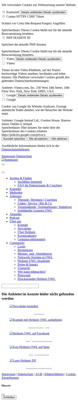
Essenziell (12, 12)
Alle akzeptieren (38, 138)
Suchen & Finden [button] (21, 178)
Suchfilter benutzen (30, 181)
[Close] (3, 172)
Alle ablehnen (59, 138)
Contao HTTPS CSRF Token (25, 16)
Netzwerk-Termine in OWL (35, 257)
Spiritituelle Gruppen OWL (35, 210)
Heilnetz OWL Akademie (34, 261)
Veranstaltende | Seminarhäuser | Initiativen (45, 207)
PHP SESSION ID (18, 37)
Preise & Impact (28, 264)
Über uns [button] (15, 221)
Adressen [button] (15, 196)
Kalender (15, 189)
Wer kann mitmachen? (32, 271)
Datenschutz (24, 156)
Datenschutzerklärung (15, 149)
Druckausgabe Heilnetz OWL (36, 279)
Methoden (16, 192)
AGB (38, 374)
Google (11, 95)
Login (21, 246)
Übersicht (24, 268)
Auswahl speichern (14, 138)
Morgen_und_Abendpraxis (35, 253)
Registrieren (25, 250)
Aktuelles (16, 214)
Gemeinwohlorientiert (31, 239)
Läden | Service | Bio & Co (35, 203)
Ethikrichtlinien (54, 374)
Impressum (8, 156)
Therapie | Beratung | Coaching (37, 199)
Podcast (14, 217)
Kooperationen (27, 235)
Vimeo (10, 63)
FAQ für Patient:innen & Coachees (40, 185)
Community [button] (17, 243)
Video (10, 59)
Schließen (9, 397)
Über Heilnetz (26, 232)
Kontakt (23, 225)
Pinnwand (24, 275)
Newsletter (24, 228)
